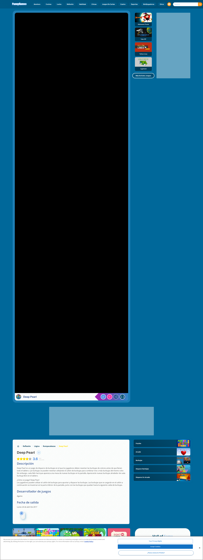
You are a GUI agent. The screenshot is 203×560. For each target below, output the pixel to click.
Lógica (37, 446)
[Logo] (19, 4)
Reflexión (70, 4)
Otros (162, 4)
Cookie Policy (88, 541)
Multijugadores (148, 4)
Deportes (134, 4)
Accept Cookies (155, 547)
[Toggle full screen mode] (122, 396)
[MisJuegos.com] (18, 446)
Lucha (59, 4)
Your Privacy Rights (155, 541)
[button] (169, 4)
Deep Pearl (63, 446)
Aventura (37, 4)
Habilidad (82, 4)
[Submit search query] (200, 4)
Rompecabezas (49, 446)
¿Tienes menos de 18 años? (156, 553)
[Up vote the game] (103, 396)
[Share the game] (116, 396)
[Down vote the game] (109, 396)
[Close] (199, 548)
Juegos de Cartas (108, 4)
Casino (123, 4)
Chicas (94, 4)
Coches (48, 4)
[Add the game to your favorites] (39, 452)
